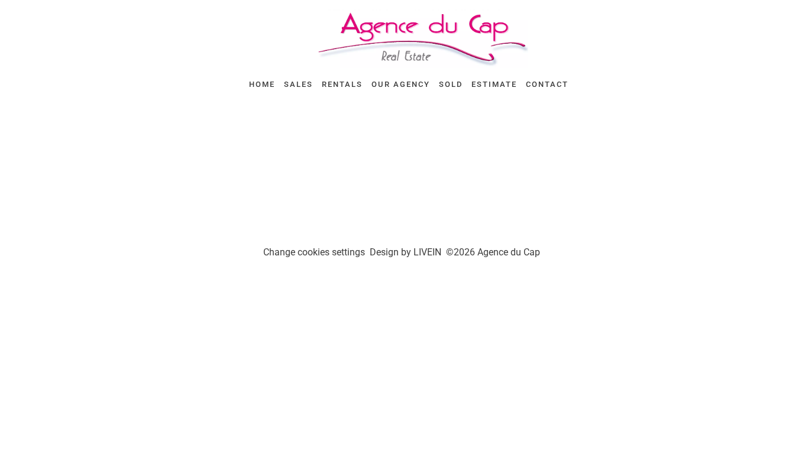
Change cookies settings (314, 252)
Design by (405, 252)
